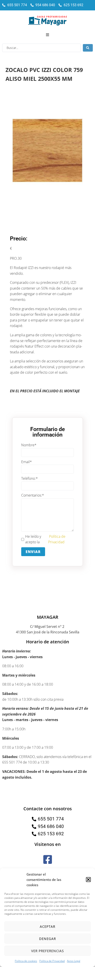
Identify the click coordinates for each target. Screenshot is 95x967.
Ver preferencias (47, 951)
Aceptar (47, 926)
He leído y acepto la (45, 539)
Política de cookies (26, 961)
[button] (88, 879)
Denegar (47, 938)
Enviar (33, 551)
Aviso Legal (73, 961)
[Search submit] (88, 48)
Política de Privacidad (52, 961)
